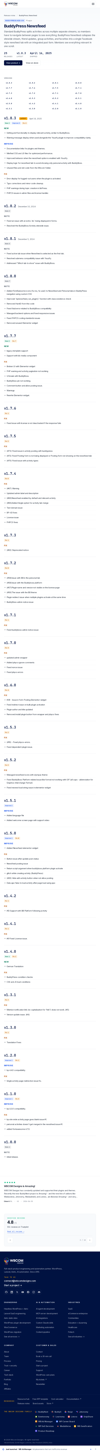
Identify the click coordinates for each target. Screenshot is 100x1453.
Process (7, 1361)
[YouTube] (22, 1292)
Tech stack (8, 1375)
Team (6, 1356)
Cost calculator (57, 1399)
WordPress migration (12, 1332)
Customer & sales (46, 1345)
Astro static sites (10, 1318)
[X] (17, 1292)
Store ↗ (50, 1403)
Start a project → (13, 1285)
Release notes (9, 15)
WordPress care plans (45, 1375)
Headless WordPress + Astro (16, 1309)
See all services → (12, 1336)
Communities (73, 1318)
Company (9, 1345)
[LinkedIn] (12, 1292)
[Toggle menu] (93, 4)
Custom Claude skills (44, 1323)
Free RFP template (40, 1399)
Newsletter (40, 1384)
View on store (32, 63)
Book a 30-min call (44, 1356)
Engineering (10, 1302)
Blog (6, 1384)
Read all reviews (15, 1231)
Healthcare (72, 1327)
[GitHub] (6, 1292)
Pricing (39, 1361)
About (6, 1352)
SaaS (70, 1309)
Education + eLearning (77, 1323)
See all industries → (76, 1336)
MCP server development (47, 1313)
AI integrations (42, 1318)
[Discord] (39, 1292)
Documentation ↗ (74, 1399)
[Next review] (90, 1240)
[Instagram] (33, 1292)
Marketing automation (45, 1327)
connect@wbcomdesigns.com (20, 1281)
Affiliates (7, 1389)
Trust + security (10, 1365)
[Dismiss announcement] (95, 1449)
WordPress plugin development (17, 1323)
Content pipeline (43, 1332)
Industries (74, 1302)
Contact (39, 1352)
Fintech (71, 1332)
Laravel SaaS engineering (15, 1313)
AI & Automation (45, 1302)
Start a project (42, 1365)
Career (7, 1370)
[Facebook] (28, 1292)
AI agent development (45, 1309)
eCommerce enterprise (78, 1313)
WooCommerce (10, 1327)
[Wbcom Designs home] (10, 4)
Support (39, 1370)
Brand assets (38, 1403)
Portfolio (7, 1379)
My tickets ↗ (41, 1379)
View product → (13, 63)
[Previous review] (10, 1240)
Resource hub (23, 1399)
